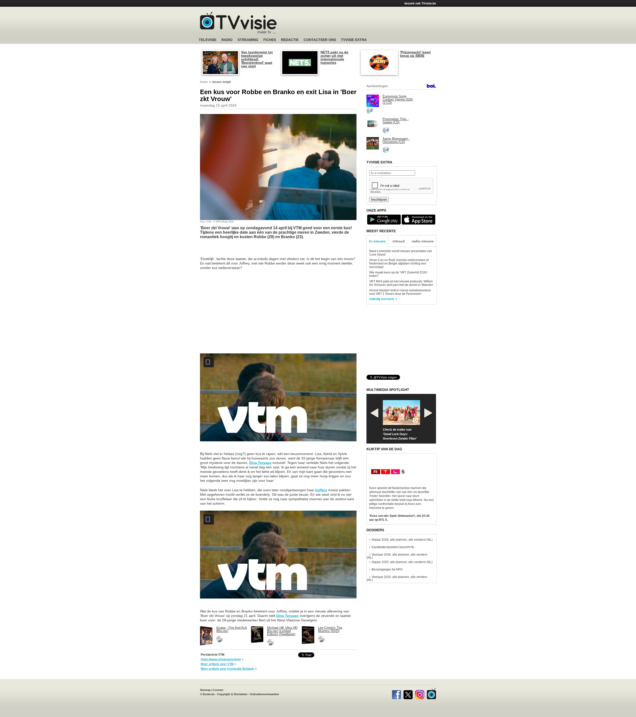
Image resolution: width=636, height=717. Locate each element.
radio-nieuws (423, 241)
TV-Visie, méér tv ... (238, 23)
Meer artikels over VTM (217, 664)
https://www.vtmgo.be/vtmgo (221, 659)
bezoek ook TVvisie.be (420, 3)
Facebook (396, 693)
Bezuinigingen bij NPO (387, 569)
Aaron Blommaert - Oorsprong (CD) (396, 140)
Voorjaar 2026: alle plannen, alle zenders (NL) (397, 556)
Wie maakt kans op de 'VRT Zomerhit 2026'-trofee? (398, 274)
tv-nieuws (377, 241)
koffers (321, 490)
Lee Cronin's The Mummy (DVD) (330, 629)
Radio (227, 40)
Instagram (419, 693)
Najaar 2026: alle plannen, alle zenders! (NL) (402, 539)
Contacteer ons (320, 40)
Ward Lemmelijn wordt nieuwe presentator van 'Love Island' (400, 252)
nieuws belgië (221, 81)
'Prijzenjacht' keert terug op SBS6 (415, 53)
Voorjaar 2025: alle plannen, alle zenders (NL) (397, 578)
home (204, 81)
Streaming (248, 40)
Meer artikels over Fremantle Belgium (227, 669)
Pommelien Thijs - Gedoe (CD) (396, 120)
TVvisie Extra (354, 40)
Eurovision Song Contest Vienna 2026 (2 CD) (398, 99)
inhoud (399, 241)
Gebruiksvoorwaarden (264, 694)
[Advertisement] (365, 23)
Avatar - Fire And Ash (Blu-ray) (231, 629)
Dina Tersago (260, 463)
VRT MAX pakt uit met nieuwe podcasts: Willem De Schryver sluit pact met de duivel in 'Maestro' (401, 283)
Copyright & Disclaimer (232, 694)
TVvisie (431, 693)
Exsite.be (209, 694)
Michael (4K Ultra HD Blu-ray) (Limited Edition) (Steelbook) (282, 631)
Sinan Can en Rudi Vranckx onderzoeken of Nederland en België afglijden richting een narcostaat (399, 263)
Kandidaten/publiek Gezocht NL (393, 547)
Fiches (269, 40)
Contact (218, 689)
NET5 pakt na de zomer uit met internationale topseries (334, 57)
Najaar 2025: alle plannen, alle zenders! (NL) (402, 562)
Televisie (207, 40)
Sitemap (205, 689)
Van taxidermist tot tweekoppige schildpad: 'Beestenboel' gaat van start (257, 59)
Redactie (290, 40)
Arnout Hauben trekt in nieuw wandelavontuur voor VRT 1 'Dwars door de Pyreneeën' (400, 292)
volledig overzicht (381, 299)
